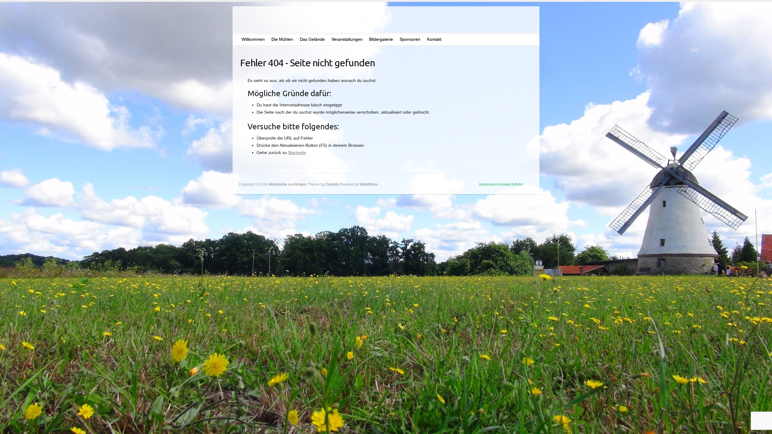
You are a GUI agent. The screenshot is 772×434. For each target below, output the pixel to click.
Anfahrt (517, 184)
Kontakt (434, 39)
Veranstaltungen (346, 39)
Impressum (488, 184)
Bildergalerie (381, 39)
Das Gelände (312, 39)
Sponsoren (410, 39)
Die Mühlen (282, 39)
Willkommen (253, 39)
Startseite (297, 152)
